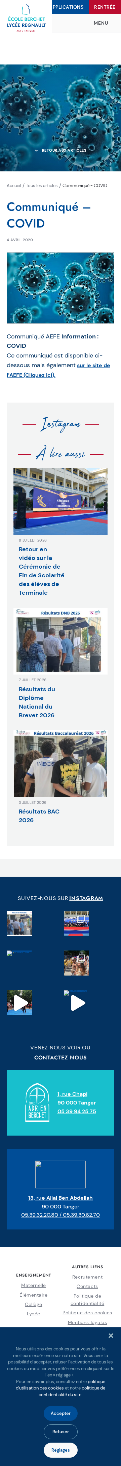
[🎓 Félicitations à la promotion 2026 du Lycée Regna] (19, 963)
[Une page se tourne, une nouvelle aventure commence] (76, 923)
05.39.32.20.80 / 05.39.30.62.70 (60, 1214)
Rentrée (105, 7)
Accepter (61, 1413)
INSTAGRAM (86, 898)
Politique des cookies (87, 1313)
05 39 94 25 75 (76, 1111)
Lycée (33, 1314)
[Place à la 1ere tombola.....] (76, 1002)
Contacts (87, 1286)
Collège (33, 1304)
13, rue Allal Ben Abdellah (60, 1197)
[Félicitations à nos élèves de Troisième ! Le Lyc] (19, 923)
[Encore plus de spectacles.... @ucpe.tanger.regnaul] (19, 1002)
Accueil (14, 185)
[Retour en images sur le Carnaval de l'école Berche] (76, 963)
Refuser (60, 1432)
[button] (111, 1335)
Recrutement (87, 1277)
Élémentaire (33, 1295)
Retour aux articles (64, 150)
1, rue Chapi (72, 1093)
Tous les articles (42, 185)
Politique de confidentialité (87, 1299)
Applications (66, 7)
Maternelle (33, 1285)
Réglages (60, 1450)
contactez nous (60, 1057)
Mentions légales (87, 1322)
